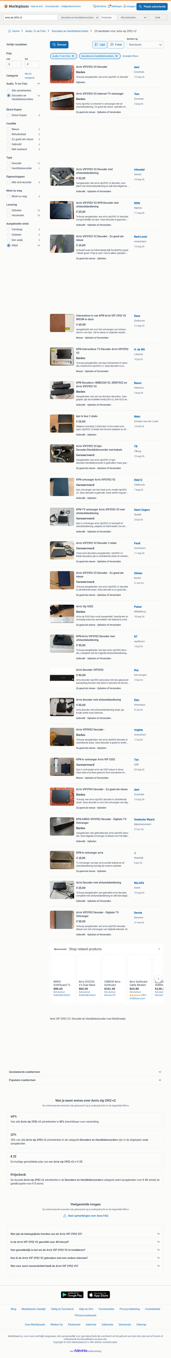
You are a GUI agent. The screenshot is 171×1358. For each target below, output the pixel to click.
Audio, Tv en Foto (61, 56)
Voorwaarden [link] (52, 6)
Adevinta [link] (91, 1324)
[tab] (99, 44)
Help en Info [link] (86, 1309)
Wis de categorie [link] (29, 75)
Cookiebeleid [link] (152, 1309)
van (8, 59)
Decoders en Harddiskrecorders (97, 56)
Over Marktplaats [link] (35, 1324)
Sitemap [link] (141, 1324)
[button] (114, 6)
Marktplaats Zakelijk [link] (34, 1309)
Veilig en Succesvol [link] (62, 1309)
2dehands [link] (107, 1324)
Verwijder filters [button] (130, 56)
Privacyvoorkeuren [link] (85, 1315)
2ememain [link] (125, 1324)
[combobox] (31, 17)
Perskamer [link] (74, 1324)
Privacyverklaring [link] (130, 1309)
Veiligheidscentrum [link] (71, 6)
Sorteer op (132, 39)
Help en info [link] (37, 6)
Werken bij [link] (56, 1324)
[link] (16, 6)
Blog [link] (13, 1309)
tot (26, 59)
